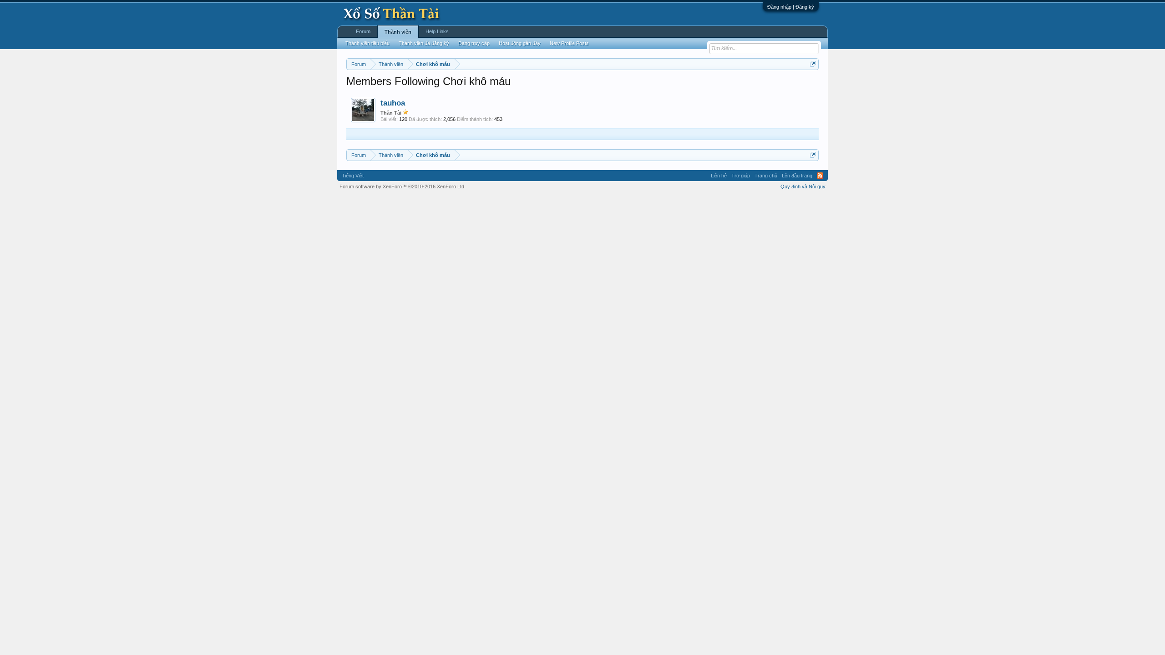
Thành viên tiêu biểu (367, 43)
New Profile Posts (569, 43)
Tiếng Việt (353, 175)
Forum (363, 31)
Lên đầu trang (797, 175)
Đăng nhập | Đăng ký (790, 7)
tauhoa (392, 102)
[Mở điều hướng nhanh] (813, 64)
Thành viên (398, 32)
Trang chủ (766, 175)
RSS (820, 175)
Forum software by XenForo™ (402, 186)
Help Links (437, 31)
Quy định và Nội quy (803, 186)
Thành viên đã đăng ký (424, 43)
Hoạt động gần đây (520, 43)
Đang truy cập (474, 43)
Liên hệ (719, 175)
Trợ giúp (740, 175)
